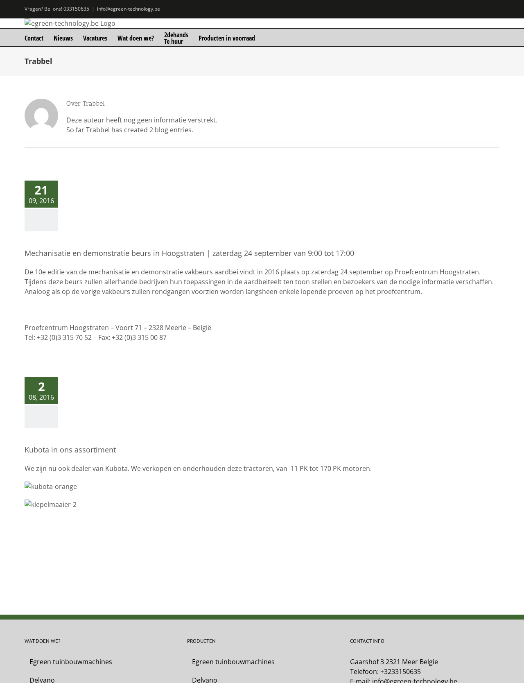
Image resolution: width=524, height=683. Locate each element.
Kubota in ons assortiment (70, 450)
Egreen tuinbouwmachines (70, 661)
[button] (267, 37)
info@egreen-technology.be (128, 8)
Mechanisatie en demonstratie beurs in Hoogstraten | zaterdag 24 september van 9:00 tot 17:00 (189, 253)
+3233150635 (400, 671)
